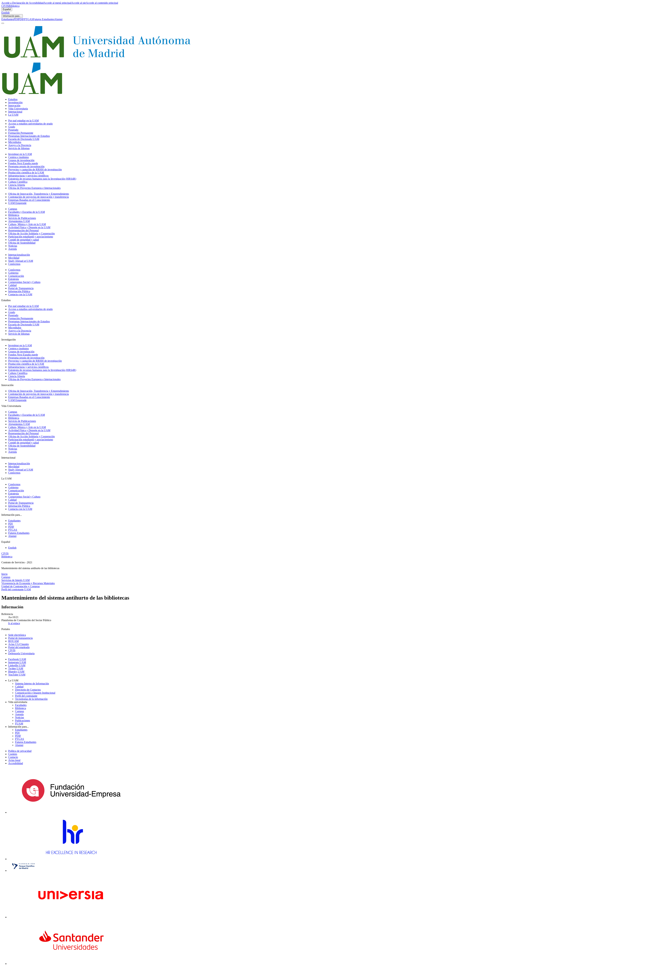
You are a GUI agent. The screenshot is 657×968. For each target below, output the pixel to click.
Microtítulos (14, 142)
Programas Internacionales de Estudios (29, 135)
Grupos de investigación (21, 160)
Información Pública (19, 291)
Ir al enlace (14, 623)
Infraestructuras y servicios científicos (28, 175)
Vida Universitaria (18, 108)
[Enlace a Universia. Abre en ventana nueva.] (71, 917)
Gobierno (13, 272)
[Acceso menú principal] (2, 23)
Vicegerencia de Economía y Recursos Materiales (28, 583)
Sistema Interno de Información (32, 683)
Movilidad (13, 257)
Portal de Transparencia (21, 288)
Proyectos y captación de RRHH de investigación (35, 169)
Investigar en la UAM (20, 154)
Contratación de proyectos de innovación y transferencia (38, 196)
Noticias (12, 245)
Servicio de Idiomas (19, 148)
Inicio (4, 574)
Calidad (12, 285)
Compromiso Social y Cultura (24, 282)
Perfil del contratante (26, 695)
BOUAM (13, 641)
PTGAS (28, 19)
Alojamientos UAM (19, 221)
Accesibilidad (15, 763)
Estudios (12, 99)
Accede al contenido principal (102, 2)
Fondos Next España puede (23, 163)
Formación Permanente (20, 132)
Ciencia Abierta (16, 184)
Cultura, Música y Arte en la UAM (27, 224)
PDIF (21, 19)
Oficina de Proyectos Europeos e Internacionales (34, 188)
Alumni (58, 19)
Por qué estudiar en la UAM (23, 120)
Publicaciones (22, 720)
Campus (12, 208)
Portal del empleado (19, 647)
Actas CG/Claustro (18, 644)
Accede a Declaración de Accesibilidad (22, 2)
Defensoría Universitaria (21, 653)
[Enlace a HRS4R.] (71, 858)
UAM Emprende (17, 203)
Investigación (15, 102)
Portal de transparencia (20, 638)
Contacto (13, 757)
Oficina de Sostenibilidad (21, 242)
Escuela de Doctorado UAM (23, 139)
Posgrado (13, 129)
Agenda (12, 248)
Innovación (14, 105)
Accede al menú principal (57, 2)
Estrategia (13, 279)
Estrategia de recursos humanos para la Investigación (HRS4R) (42, 178)
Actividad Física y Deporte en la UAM (29, 227)
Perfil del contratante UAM (16, 589)
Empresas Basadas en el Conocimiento (29, 199)
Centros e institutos (18, 157)
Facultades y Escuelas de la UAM (26, 211)
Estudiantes (7, 19)
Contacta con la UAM (20, 294)
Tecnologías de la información (31, 698)
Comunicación (16, 275)
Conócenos (14, 263)
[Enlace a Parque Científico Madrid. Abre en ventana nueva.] (23, 870)
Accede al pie (78, 2)
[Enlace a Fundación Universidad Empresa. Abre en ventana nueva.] (71, 812)
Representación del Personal (23, 230)
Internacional (15, 111)
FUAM (19, 723)
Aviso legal (14, 760)
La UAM (13, 114)
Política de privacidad (19, 750)
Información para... (12, 16)
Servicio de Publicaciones (22, 218)
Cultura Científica (17, 181)
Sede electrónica (17, 634)
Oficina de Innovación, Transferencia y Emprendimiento (38, 193)
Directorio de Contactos (28, 689)
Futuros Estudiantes (43, 19)
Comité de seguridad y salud (23, 239)
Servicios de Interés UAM (15, 580)
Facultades (21, 705)
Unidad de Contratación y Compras (20, 586)
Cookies (12, 754)
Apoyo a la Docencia (19, 145)
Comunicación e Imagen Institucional (35, 692)
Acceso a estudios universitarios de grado (30, 123)
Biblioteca (14, 5)
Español (7, 9)
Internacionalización (19, 254)
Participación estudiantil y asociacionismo (30, 236)
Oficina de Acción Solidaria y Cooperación (31, 233)
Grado (11, 126)
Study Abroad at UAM (20, 260)
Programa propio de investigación (26, 166)
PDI (16, 19)
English (5, 12)
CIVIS (5, 5)
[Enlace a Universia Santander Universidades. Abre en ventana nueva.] (71, 963)
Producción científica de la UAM (26, 172)
